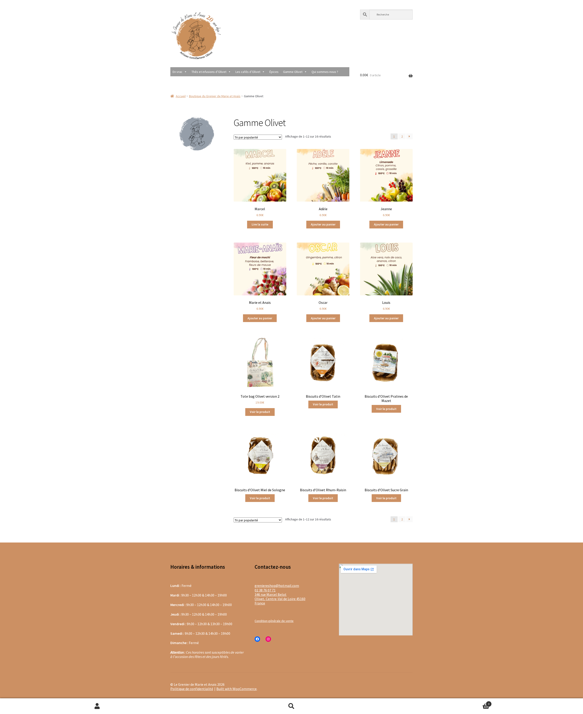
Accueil (181, 96)
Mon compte (97, 706)
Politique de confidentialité (191, 688)
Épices (274, 72)
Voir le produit (260, 412)
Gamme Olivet (292, 72)
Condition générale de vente (274, 621)
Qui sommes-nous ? (325, 72)
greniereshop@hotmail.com (277, 585)
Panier (439, 702)
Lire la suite (260, 224)
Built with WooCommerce (236, 688)
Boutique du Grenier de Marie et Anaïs (214, 96)
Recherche (291, 706)
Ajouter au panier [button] (323, 224)
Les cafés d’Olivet (247, 72)
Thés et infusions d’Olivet (209, 72)
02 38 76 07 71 (265, 590)
